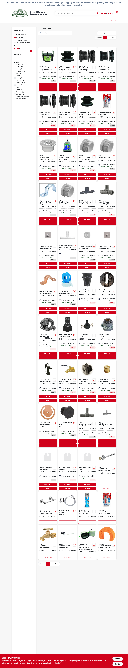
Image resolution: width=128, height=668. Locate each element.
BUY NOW (48, 89)
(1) (19, 78)
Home (13, 21)
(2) (21, 71)
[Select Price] (31, 51)
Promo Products (21, 34)
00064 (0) (17, 59)
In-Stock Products (21, 40)
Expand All (24, 56)
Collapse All (17, 56)
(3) (19, 69)
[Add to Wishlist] (54, 67)
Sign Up (110, 13)
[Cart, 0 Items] (115, 13)
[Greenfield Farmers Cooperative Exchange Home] (20, 13)
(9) (19, 64)
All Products (19, 37)
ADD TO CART (48, 85)
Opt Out (117, 664)
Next (113, 37)
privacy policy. (6, 663)
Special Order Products (23, 42)
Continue (118, 659)
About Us (113, 21)
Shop (18, 21)
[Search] (98, 13)
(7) (20, 66)
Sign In (103, 13)
